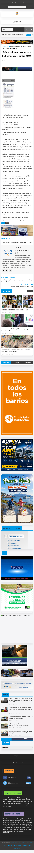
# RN (7, 223)
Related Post (6, 291)
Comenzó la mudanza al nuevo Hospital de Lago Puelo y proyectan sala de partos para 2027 (20, 700)
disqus (17, 362)
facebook (28, 362)
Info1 (18, 34)
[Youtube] (18, 2)
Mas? (30, 291)
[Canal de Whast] (21, 2)
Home (3, 46)
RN (7, 46)
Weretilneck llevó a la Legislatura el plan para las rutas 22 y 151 (17, 330)
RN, (5, 61)
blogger (6, 362)
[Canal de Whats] (18, 762)
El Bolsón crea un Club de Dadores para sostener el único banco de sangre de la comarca (20, 709)
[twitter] (13, 2)
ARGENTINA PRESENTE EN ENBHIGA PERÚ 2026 (14, 310)
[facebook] (10, 2)
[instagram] (15, 2)
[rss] (23, 2)
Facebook (27, 739)
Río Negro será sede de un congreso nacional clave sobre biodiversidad (15, 350)
